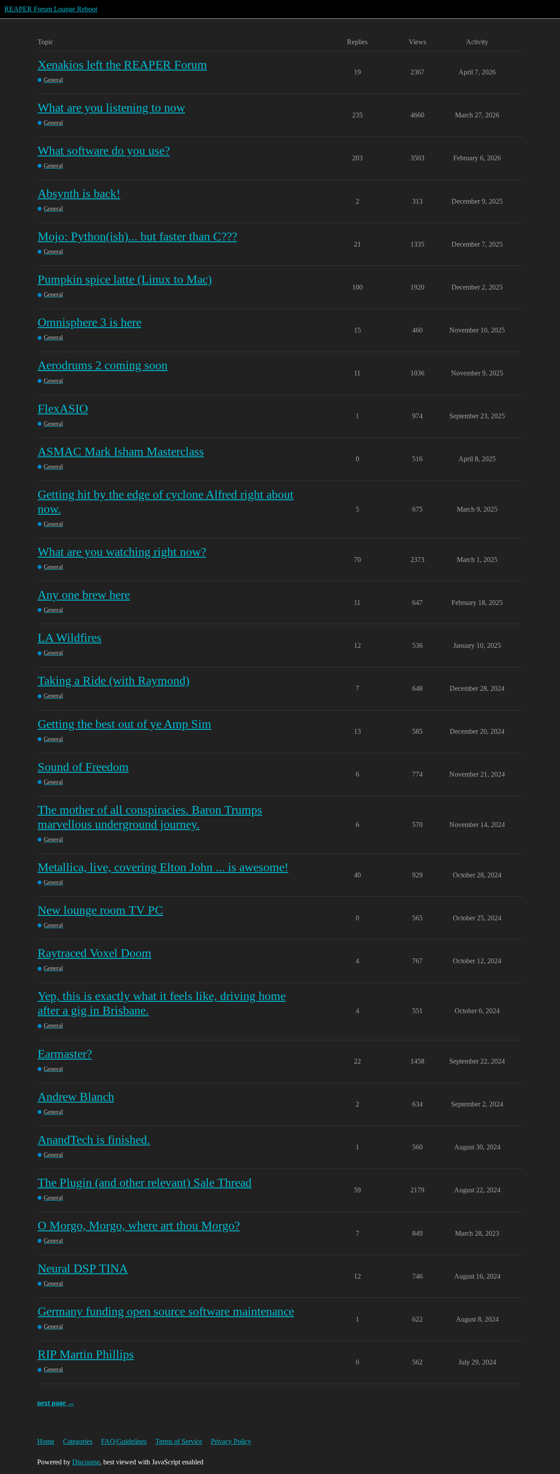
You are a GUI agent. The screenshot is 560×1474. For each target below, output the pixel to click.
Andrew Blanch (76, 1096)
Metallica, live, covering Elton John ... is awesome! (163, 867)
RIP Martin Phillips (86, 1354)
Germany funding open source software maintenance (166, 1311)
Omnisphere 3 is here (89, 322)
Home (45, 1441)
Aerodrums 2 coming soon (103, 365)
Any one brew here (84, 594)
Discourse (86, 1462)
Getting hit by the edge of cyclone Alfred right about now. (166, 502)
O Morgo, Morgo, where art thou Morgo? (139, 1225)
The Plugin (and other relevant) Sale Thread (145, 1182)
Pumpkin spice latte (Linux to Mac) (125, 279)
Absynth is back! (79, 193)
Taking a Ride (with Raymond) (113, 680)
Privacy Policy (231, 1441)
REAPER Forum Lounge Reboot (50, 9)
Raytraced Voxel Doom (94, 953)
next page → (55, 1403)
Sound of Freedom (83, 767)
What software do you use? (104, 150)
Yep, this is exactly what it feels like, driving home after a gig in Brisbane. (162, 1003)
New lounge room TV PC (100, 910)
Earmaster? (65, 1053)
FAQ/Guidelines (124, 1441)
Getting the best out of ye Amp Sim (124, 724)
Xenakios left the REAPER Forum (122, 64)
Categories (77, 1441)
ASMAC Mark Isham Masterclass (121, 451)
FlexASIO (63, 408)
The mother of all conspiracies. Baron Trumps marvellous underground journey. (150, 817)
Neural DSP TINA (83, 1268)
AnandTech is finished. (94, 1139)
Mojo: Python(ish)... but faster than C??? (137, 236)
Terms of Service (178, 1441)
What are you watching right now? (122, 551)
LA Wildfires (70, 637)
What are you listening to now (111, 107)
